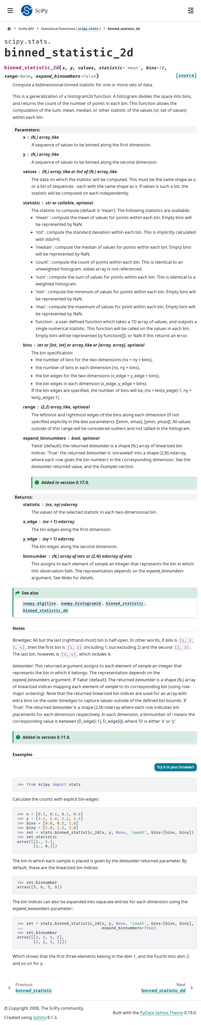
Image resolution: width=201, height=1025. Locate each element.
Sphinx (39, 1017)
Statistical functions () (70, 28)
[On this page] (191, 10)
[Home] (9, 28)
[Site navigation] (10, 10)
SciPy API (26, 28)
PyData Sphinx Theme (161, 1013)
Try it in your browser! (175, 767)
